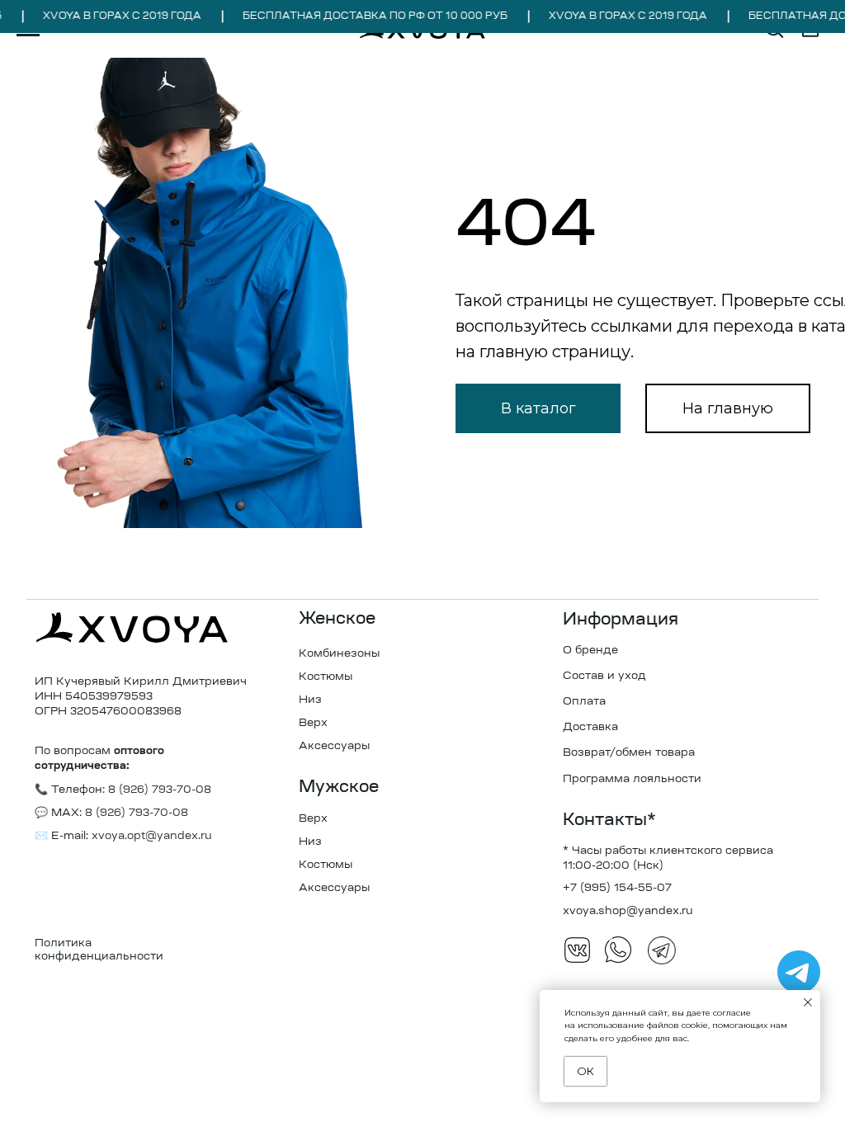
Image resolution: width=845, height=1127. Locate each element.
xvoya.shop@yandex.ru (628, 911)
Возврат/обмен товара (629, 752)
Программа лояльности (632, 779)
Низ (310, 700)
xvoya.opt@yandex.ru (152, 836)
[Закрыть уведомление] (808, 1002)
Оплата (584, 701)
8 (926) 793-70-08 (135, 813)
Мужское (339, 788)
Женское (337, 619)
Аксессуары (334, 746)
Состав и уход (604, 676)
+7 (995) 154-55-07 (617, 888)
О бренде (590, 650)
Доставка (590, 727)
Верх (313, 723)
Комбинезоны (339, 653)
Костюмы (325, 677)
